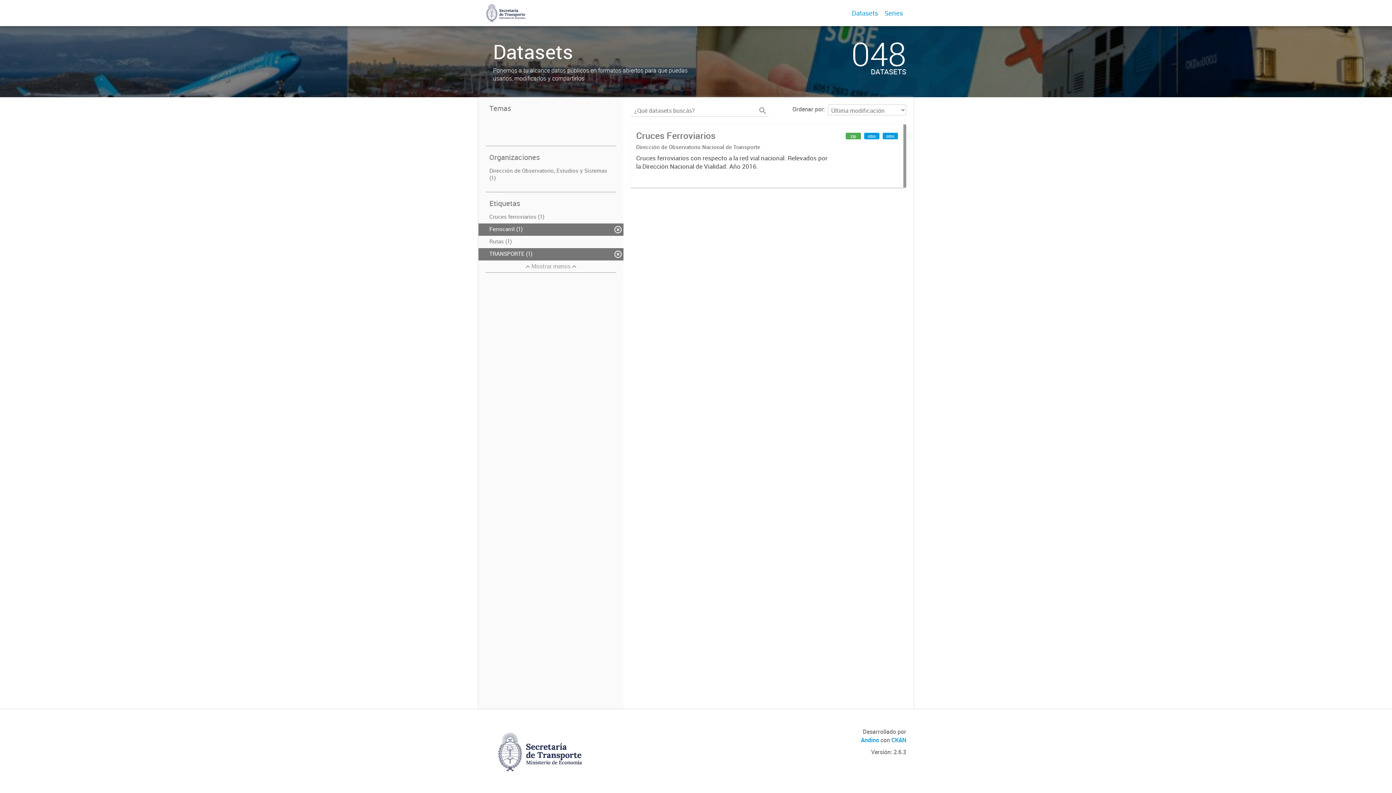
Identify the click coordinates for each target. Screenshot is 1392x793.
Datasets (865, 13)
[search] (762, 110)
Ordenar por (807, 109)
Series (893, 13)
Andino (870, 740)
